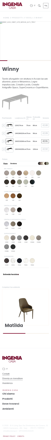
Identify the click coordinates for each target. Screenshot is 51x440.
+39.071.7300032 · (38, 428)
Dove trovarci (10, 403)
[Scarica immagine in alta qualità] (48, 56)
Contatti (6, 374)
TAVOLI (29, 18)
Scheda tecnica (11, 274)
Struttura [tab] (13, 163)
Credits (20, 436)
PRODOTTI (17, 18)
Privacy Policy (9, 436)
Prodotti (7, 398)
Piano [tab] (5, 163)
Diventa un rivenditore (12, 378)
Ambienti (8, 408)
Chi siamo (8, 393)
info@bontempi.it (10, 431)
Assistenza (7, 383)
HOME (6, 18)
